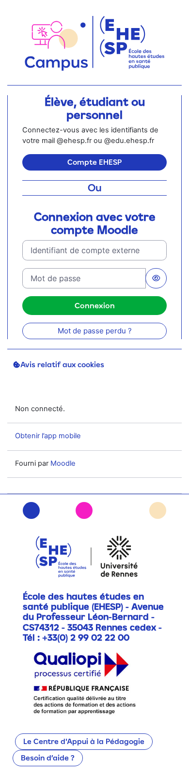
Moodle (63, 463)
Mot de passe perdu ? (95, 330)
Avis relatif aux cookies (62, 364)
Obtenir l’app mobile (48, 435)
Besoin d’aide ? (48, 758)
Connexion (95, 305)
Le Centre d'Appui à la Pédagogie (83, 741)
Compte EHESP (94, 162)
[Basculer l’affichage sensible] (156, 278)
